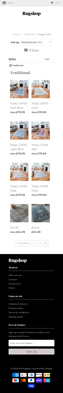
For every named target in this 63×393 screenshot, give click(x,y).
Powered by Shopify (42, 368)
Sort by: (15, 42)
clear (47, 59)
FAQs (11, 288)
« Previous (23, 243)
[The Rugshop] (31, 14)
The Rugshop (24, 368)
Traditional (17, 65)
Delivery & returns (18, 304)
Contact (13, 279)
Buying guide (16, 316)
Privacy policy (16, 308)
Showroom (15, 283)
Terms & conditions (19, 312)
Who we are (15, 275)
